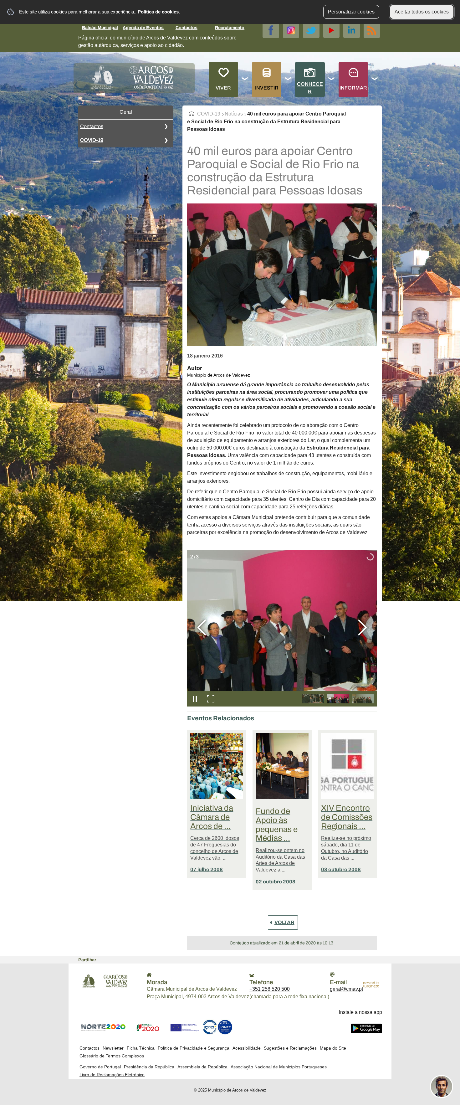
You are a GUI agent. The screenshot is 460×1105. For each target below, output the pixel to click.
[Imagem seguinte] (362, 627)
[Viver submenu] (245, 79)
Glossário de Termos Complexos (111, 1055)
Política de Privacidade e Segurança (193, 1048)
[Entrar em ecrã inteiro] (210, 699)
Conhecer (310, 87)
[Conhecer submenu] (332, 79)
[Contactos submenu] (166, 126)
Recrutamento (229, 27)
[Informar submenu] (375, 79)
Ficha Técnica (141, 1048)
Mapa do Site (333, 1048)
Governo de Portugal (100, 1066)
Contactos (186, 27)
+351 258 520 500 (269, 989)
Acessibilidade (247, 1048)
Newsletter (113, 1048)
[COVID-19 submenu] (166, 140)
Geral (126, 112)
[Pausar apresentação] (195, 699)
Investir (267, 87)
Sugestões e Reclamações (290, 1048)
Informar (353, 87)
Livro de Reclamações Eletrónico (112, 1074)
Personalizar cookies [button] (351, 11)
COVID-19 (91, 140)
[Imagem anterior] (201, 627)
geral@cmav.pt (346, 989)
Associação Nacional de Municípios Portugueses (279, 1066)
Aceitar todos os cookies (422, 11)
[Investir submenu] (288, 79)
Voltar (284, 922)
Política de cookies (158, 11)
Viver (223, 87)
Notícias (234, 113)
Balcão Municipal (100, 27)
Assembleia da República (202, 1066)
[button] (313, 698)
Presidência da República (149, 1066)
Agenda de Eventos (143, 27)
